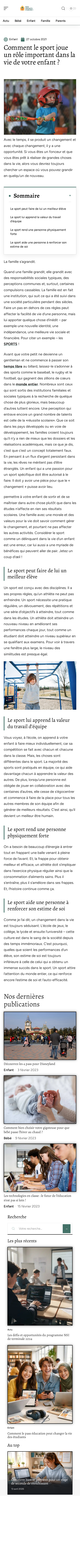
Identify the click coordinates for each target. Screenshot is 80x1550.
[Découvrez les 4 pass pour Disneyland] (40, 1036)
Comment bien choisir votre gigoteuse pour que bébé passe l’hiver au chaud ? (36, 1129)
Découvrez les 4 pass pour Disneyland (29, 1064)
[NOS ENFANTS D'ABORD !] (27, 8)
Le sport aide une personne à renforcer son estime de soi (38, 244)
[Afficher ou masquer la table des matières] (55, 195)
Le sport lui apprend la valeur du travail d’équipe (35, 219)
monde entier (27, 384)
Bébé (8, 1138)
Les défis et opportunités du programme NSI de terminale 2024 (38, 1337)
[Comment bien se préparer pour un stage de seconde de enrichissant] (40, 1472)
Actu (9, 1329)
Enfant (9, 1070)
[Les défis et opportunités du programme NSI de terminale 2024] (40, 1286)
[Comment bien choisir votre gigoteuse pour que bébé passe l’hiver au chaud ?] (40, 1099)
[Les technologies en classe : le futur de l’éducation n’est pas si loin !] (40, 1168)
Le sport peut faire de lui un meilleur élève (38, 208)
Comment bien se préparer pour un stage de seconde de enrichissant (39, 1481)
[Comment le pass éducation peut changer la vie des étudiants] (40, 1384)
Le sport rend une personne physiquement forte (38, 232)
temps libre (13, 366)
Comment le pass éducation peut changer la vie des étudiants (39, 1435)
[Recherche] (63, 8)
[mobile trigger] (7, 8)
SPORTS (10, 344)
